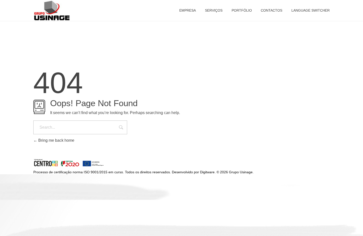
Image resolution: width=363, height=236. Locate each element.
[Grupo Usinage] (68, 163)
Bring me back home (55, 140)
